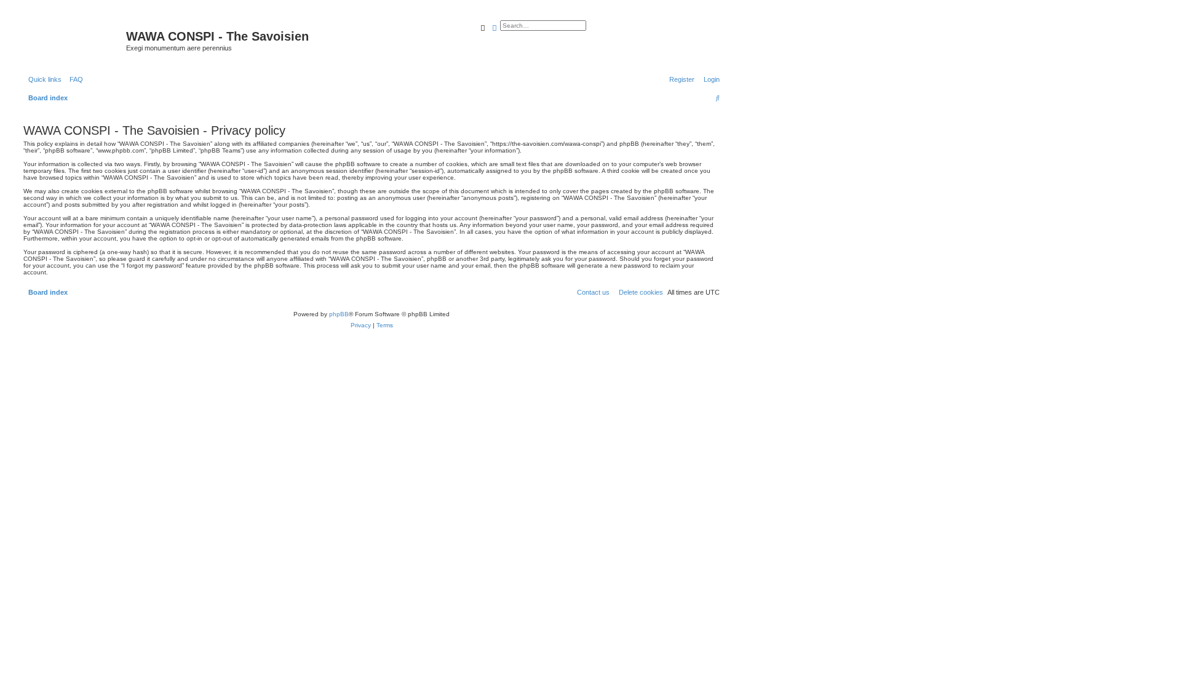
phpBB (339, 314)
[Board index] (73, 40)
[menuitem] (74, 79)
